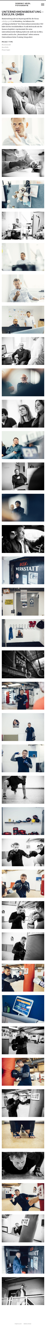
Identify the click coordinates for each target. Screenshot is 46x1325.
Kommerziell (6, 45)
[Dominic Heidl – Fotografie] (23, 4)
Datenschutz (27, 1323)
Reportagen (6, 50)
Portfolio (5, 47)
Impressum (18, 1323)
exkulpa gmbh (7, 21)
